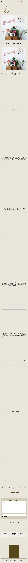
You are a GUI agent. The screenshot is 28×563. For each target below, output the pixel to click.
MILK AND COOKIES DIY (14, 534)
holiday (17, 492)
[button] (1, 1)
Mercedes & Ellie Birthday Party (5, 535)
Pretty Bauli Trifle (22, 534)
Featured (13, 492)
